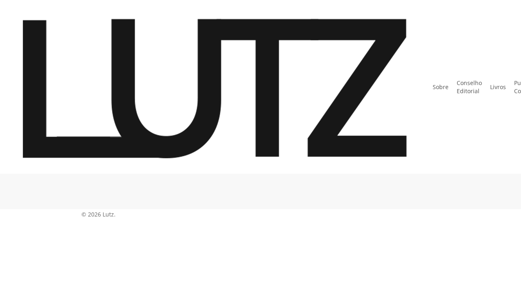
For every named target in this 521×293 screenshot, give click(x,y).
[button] (260, 287)
